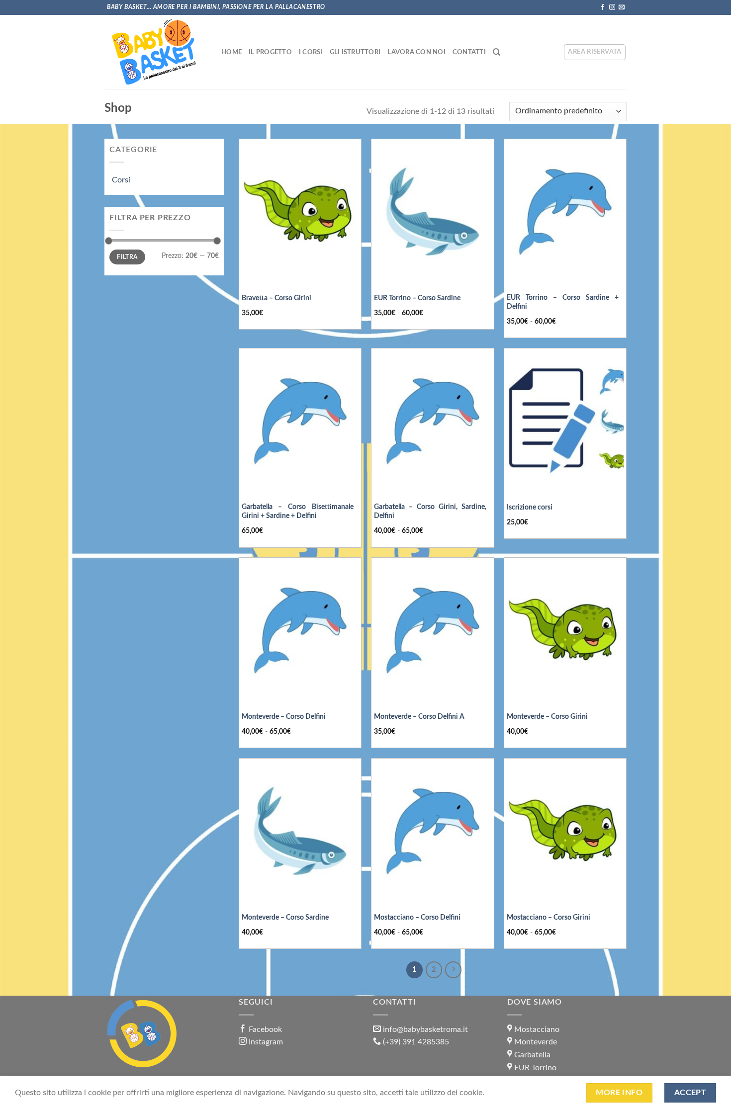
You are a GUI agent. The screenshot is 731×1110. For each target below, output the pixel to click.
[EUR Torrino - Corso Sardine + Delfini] (565, 212)
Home (231, 52)
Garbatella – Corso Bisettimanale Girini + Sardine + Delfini (298, 511)
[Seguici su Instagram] (612, 7)
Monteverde (535, 1042)
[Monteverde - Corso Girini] (565, 630)
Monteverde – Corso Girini (547, 716)
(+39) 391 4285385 (416, 1042)
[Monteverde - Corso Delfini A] (432, 630)
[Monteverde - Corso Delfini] (300, 630)
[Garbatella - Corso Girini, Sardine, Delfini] (432, 421)
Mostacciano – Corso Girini (548, 917)
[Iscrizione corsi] (565, 421)
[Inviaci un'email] (622, 7)
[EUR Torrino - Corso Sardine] (432, 212)
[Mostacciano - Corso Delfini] (432, 831)
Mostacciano (536, 1029)
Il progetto (270, 52)
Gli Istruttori (355, 52)
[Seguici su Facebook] (603, 7)
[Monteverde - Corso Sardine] (300, 831)
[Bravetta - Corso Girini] (300, 212)
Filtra (127, 257)
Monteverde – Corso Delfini (284, 716)
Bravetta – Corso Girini (276, 298)
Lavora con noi (416, 52)
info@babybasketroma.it (425, 1029)
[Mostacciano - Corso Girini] (565, 831)
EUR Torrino (535, 1068)
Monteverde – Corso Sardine (285, 917)
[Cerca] (496, 52)
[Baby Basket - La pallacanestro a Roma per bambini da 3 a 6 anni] (154, 52)
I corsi (311, 52)
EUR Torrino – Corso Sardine (417, 298)
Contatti (469, 52)
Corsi (121, 180)
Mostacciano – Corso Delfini (417, 917)
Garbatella (532, 1055)
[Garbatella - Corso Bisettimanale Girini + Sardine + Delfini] (300, 421)
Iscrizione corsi (529, 507)
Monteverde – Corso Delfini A (419, 716)
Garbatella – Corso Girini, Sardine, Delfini (430, 511)
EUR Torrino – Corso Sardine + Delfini (563, 302)
